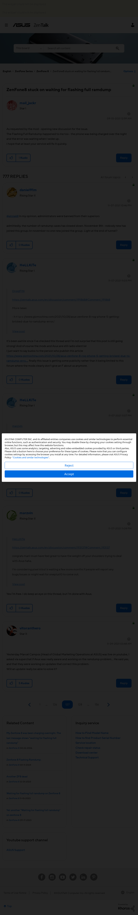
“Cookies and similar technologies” (30, 457)
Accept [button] (69, 474)
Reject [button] (69, 465)
